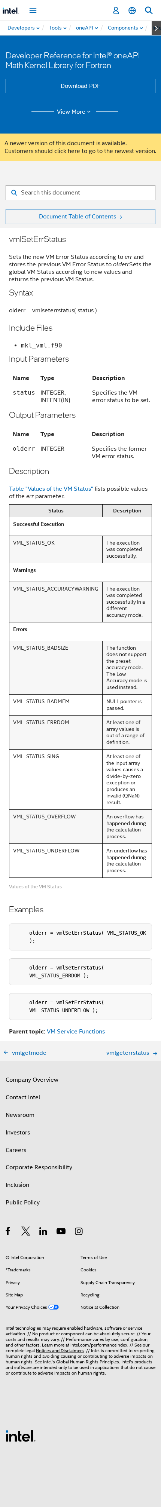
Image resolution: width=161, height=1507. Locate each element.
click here (67, 151)
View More (71, 112)
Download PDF (80, 86)
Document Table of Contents (77, 216)
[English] (132, 10)
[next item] (156, 28)
